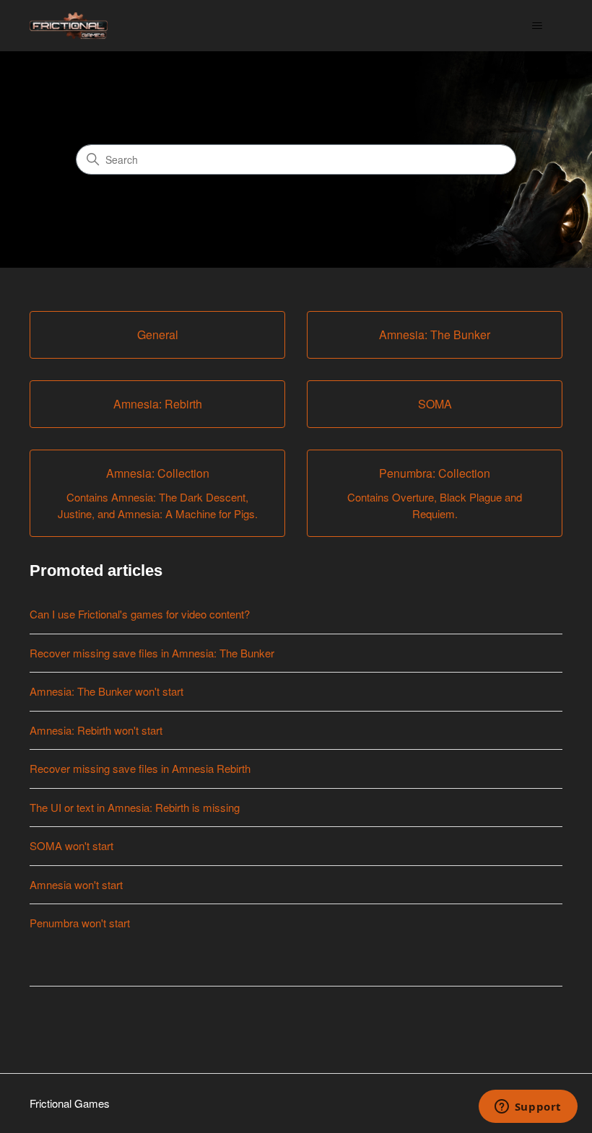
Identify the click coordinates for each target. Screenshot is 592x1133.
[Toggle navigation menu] (536, 26)
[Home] (69, 25)
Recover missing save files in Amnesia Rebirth (140, 768)
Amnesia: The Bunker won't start (106, 691)
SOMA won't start (71, 845)
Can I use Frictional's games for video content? (140, 613)
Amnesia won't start (76, 884)
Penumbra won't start (80, 922)
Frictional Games (70, 1103)
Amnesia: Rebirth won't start (96, 730)
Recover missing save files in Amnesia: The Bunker (152, 652)
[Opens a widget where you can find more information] (528, 1108)
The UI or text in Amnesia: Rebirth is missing (135, 807)
